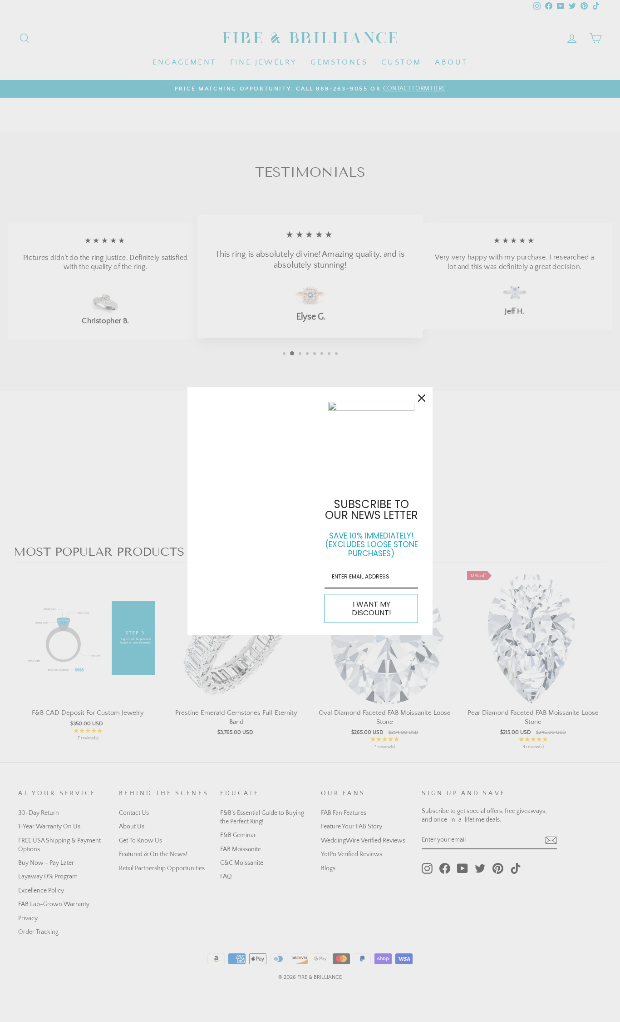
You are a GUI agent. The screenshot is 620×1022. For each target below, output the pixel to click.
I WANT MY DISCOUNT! (371, 608)
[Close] (422, 398)
